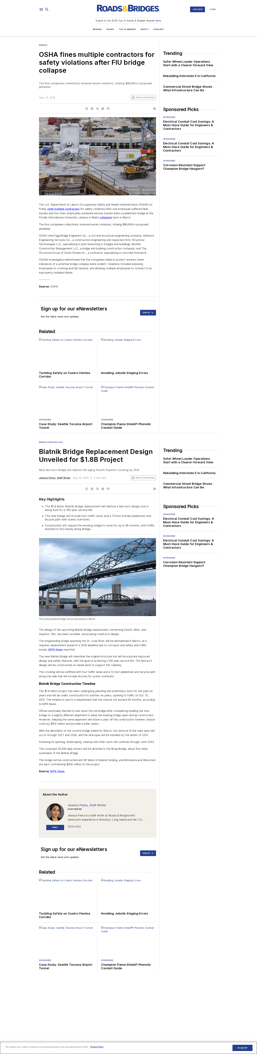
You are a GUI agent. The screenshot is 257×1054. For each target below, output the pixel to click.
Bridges (97, 29)
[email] (108, 108)
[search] (47, 9)
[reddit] (102, 108)
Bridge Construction (51, 442)
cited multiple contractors (63, 208)
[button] (41, 9)
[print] (154, 108)
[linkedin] (92, 108)
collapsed (106, 217)
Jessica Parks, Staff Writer (55, 477)
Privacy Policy (97, 1047)
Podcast (159, 29)
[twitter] (97, 108)
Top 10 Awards (127, 29)
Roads (110, 29)
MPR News (55, 649)
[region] (128, 1048)
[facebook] (86, 108)
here (158, 20)
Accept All (242, 1048)
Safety (145, 29)
